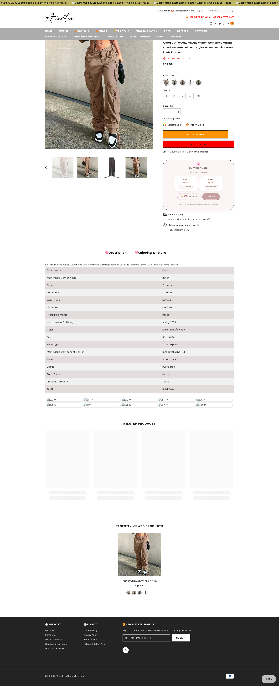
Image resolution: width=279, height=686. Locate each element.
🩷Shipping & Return (150, 253)
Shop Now (211, 196)
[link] (67, 492)
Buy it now (198, 144)
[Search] (221, 10)
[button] (46, 167)
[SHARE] (231, 134)
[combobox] (218, 10)
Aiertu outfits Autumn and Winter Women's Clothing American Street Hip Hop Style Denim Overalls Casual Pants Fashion (139, 581)
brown (139, 592)
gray (145, 592)
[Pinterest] (126, 650)
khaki (128, 592)
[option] (99, 94)
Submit (181, 638)
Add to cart (195, 134)
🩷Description (115, 253)
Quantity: (168, 106)
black (134, 592)
